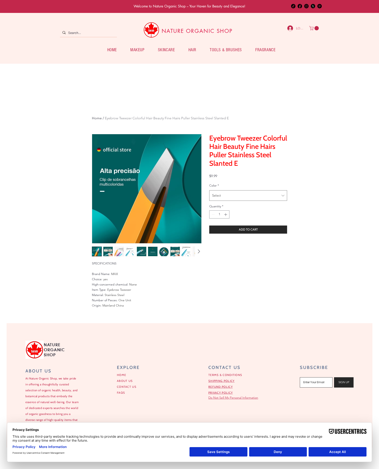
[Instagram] (306, 6)
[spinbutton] (219, 214)
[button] (314, 28)
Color (214, 185)
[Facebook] (300, 6)
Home (97, 118)
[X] (313, 6)
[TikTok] (293, 6)
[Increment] (226, 214)
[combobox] (248, 195)
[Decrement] (212, 214)
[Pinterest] (319, 6)
